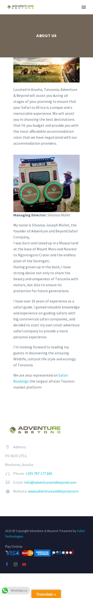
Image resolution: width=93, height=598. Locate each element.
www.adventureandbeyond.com (53, 491)
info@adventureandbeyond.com (50, 482)
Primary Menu (83, 7)
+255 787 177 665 (38, 473)
